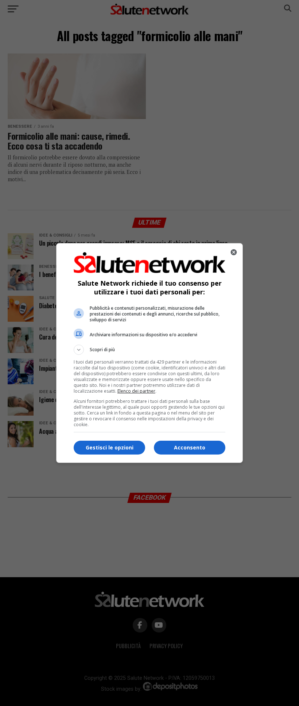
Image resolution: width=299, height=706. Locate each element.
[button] (149, 350)
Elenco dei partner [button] (136, 391)
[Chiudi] (233, 252)
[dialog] (149, 353)
